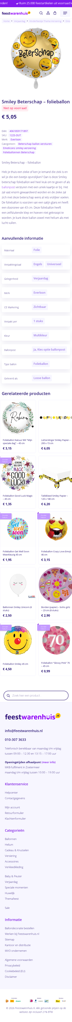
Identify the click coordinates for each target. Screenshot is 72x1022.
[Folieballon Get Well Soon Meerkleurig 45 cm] (18, 529)
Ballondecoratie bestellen (19, 928)
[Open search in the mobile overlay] (36, 695)
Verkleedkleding (14, 867)
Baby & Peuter (13, 876)
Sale (7, 908)
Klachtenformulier (15, 818)
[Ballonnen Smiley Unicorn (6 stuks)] (18, 585)
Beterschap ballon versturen (35, 143)
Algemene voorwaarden (19, 960)
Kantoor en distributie (18, 945)
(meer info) (49, 762)
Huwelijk (10, 893)
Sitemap (9, 939)
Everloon (16, 139)
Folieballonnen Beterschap (18, 152)
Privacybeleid (12, 965)
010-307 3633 (15, 739)
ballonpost (8, 187)
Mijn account (12, 807)
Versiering (11, 856)
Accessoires (12, 861)
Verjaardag (19, 21)
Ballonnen (11, 839)
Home (6, 21)
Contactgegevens (15, 798)
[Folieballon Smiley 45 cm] (18, 641)
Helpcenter (11, 792)
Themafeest (12, 898)
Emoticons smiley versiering (19, 148)
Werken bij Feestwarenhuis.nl (22, 934)
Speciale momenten (16, 887)
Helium (9, 844)
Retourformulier (14, 813)
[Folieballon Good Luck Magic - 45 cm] (18, 473)
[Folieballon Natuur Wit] (18, 418)
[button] (65, 13)
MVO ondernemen (16, 950)
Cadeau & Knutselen (17, 850)
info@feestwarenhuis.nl (24, 731)
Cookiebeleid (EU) (15, 971)
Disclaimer (11, 976)
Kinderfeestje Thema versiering (45, 21)
